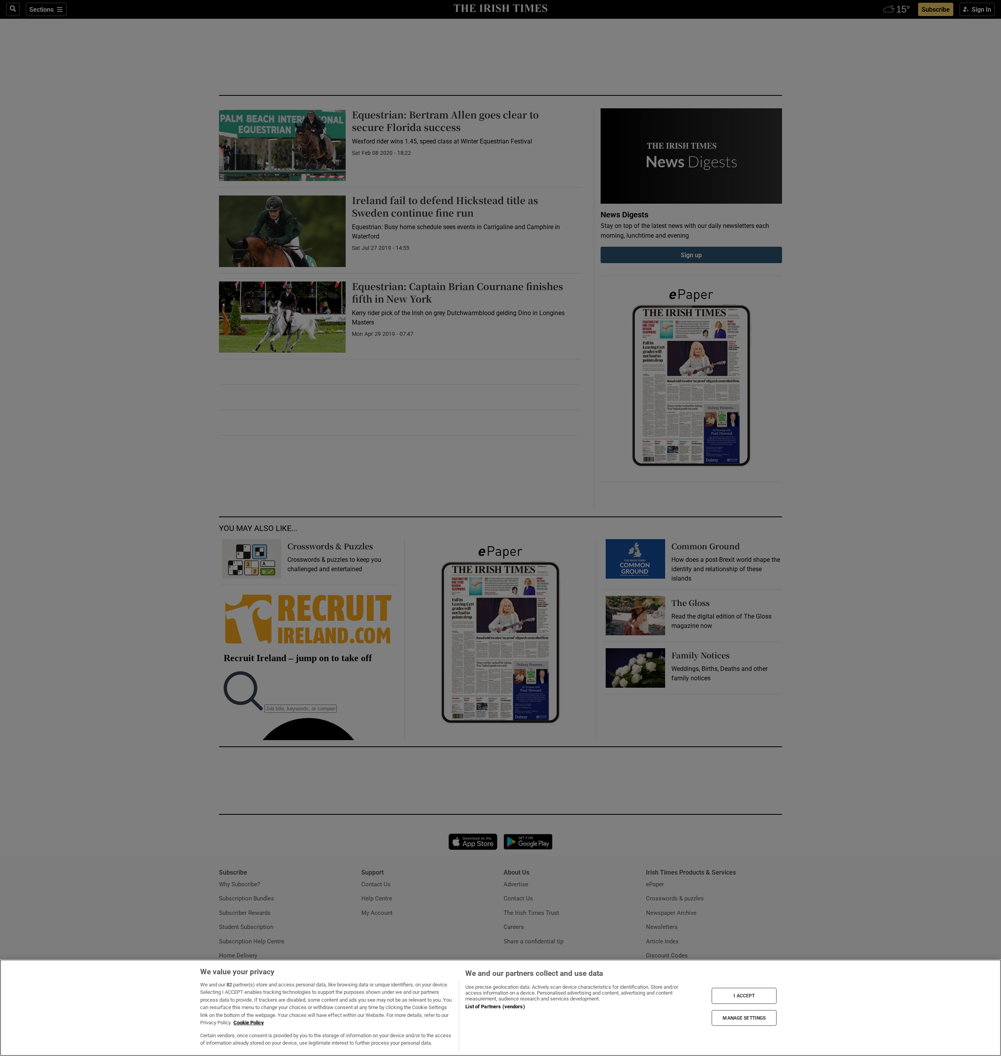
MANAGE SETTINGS (744, 1017)
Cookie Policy (248, 1023)
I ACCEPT (744, 996)
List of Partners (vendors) (495, 1006)
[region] (500, 1007)
